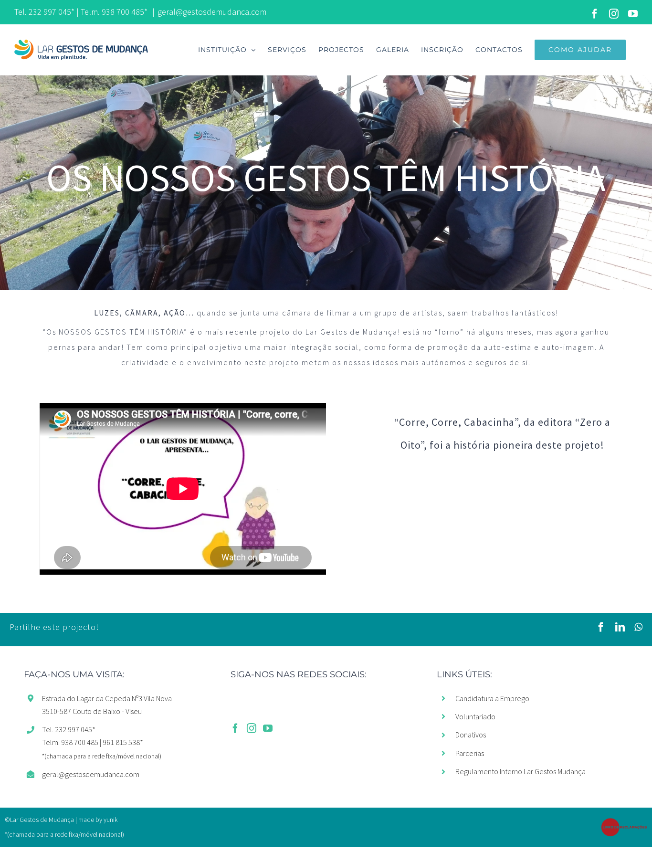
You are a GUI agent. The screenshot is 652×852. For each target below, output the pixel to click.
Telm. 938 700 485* (114, 11)
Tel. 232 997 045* (44, 11)
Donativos (470, 734)
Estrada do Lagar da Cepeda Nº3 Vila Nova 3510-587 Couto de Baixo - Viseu (107, 705)
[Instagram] (251, 728)
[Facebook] (235, 728)
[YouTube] (268, 728)
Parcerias (469, 753)
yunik (110, 819)
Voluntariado (475, 716)
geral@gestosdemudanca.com (212, 11)
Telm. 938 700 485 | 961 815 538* (92, 742)
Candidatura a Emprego (492, 698)
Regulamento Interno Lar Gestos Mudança (520, 771)
